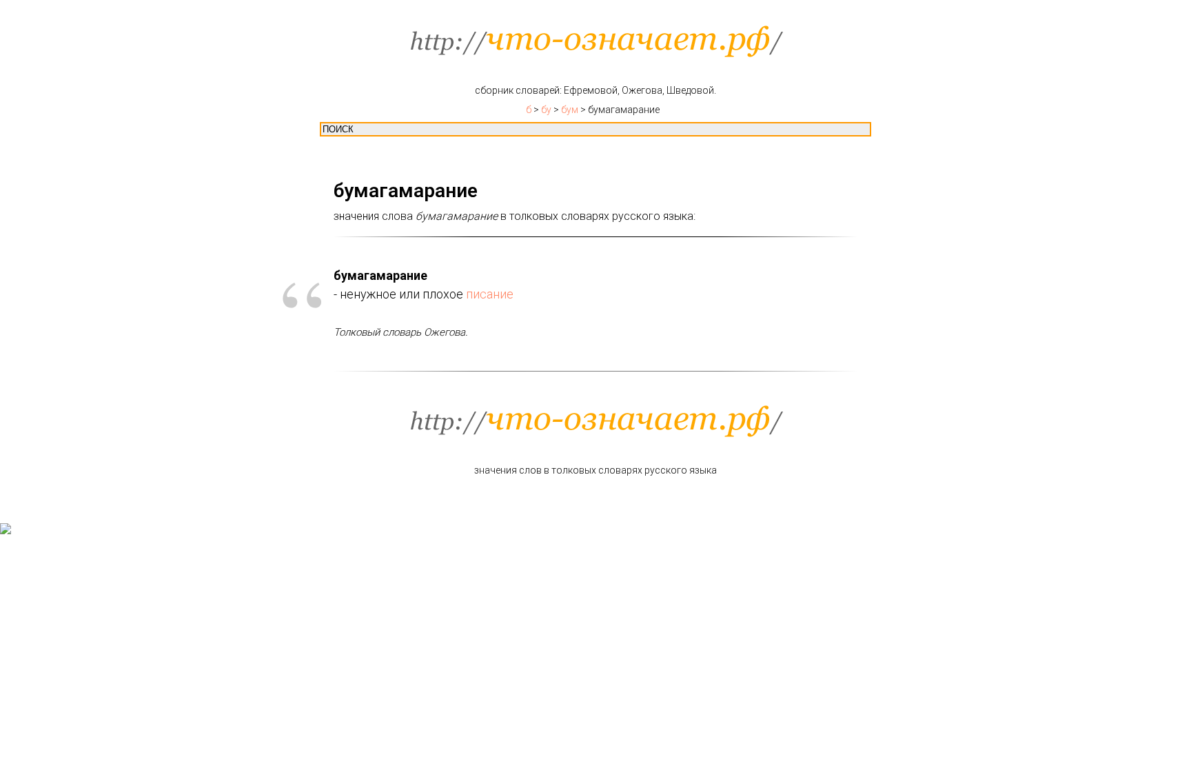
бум (569, 109)
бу (546, 109)
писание (489, 294)
